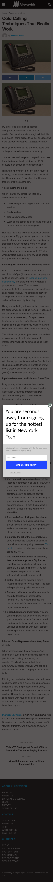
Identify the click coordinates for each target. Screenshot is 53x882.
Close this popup (15, 473)
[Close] (50, 405)
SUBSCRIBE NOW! (27, 464)
